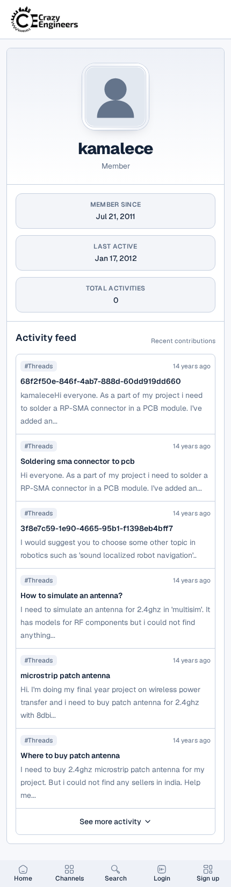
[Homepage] (45, 19)
